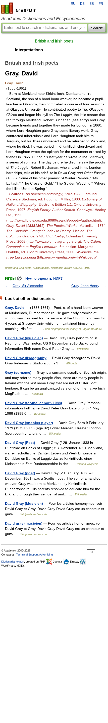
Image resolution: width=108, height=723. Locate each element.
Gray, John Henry (85, 286)
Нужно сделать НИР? (44, 278)
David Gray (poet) (20, 473)
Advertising (46, 554)
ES (91, 4)
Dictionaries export (12, 561)
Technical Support (27, 554)
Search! (97, 28)
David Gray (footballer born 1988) (33, 403)
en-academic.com (19, 8)
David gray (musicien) (23, 523)
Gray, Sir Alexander (28, 286)
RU (73, 4)
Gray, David (15, 308)
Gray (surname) (18, 372)
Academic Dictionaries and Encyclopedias (43, 18)
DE (82, 4)
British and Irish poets (54, 41)
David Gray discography (25, 358)
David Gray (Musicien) (24, 503)
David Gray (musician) (24, 338)
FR (101, 4)
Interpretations (29, 50)
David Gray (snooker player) (29, 423)
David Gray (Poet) (20, 443)
